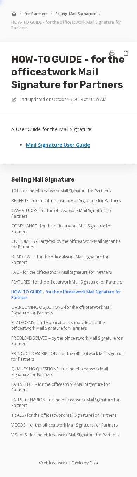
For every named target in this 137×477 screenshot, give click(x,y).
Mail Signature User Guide (58, 145)
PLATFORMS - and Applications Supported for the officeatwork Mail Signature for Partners (58, 325)
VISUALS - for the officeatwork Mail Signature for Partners (65, 435)
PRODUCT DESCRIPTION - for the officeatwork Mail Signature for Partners (68, 356)
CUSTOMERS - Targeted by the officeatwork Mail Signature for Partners (66, 244)
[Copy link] (125, 53)
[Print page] (111, 53)
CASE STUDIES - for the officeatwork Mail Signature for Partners (61, 213)
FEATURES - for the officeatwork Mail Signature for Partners (66, 282)
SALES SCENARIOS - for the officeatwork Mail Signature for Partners (65, 402)
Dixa (94, 463)
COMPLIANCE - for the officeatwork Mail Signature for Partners (61, 228)
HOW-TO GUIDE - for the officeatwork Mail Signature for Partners (66, 25)
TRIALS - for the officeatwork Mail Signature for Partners (63, 415)
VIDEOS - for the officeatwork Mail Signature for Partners (64, 425)
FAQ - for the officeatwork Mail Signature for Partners (61, 272)
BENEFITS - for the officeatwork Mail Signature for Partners (66, 201)
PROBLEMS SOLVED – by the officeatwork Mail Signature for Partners (67, 341)
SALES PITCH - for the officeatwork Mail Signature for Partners (60, 387)
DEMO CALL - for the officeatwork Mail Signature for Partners (60, 259)
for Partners (36, 14)
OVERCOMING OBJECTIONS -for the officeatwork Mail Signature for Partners (61, 310)
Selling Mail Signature (76, 14)
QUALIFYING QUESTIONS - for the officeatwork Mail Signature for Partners (59, 371)
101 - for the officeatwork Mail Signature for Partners (61, 191)
